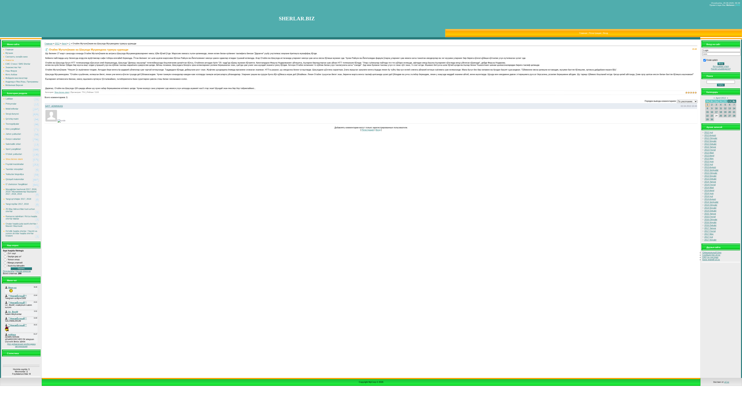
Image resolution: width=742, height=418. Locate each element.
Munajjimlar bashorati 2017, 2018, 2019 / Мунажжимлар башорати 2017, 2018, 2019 (21, 191)
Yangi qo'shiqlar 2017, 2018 (18, 199)
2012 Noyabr (710, 141)
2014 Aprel (709, 190)
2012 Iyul (708, 132)
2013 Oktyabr (710, 173)
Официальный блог (712, 252)
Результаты (8, 271)
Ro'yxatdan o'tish (721, 66)
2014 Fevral (710, 184)
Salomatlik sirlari (13, 144)
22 (707, 116)
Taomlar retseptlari (14, 169)
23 (712, 116)
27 (729, 116)
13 (729, 108)
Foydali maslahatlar (15, 164)
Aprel (64, 43)
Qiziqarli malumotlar (15, 179)
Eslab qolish (712, 60)
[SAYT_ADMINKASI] (51, 121)
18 (721, 112)
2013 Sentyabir (711, 170)
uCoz (726, 382)
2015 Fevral (710, 216)
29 (707, 119)
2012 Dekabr (710, 144)
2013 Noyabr (710, 176)
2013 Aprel (709, 155)
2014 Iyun (709, 193)
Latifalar (9, 99)
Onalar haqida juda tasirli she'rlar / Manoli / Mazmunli (21, 225)
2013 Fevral (710, 150)
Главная (583, 33)
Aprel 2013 (721, 98)
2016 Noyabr (710, 222)
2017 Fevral (710, 231)
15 (707, 112)
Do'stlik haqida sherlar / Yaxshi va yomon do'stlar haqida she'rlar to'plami (21, 233)
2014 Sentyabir (711, 202)
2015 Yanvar (710, 213)
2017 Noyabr (710, 240)
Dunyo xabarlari (13, 139)
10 (716, 108)
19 (725, 112)
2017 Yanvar (710, 228)
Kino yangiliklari (13, 129)
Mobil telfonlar (12, 109)
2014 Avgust (710, 199)
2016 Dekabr (710, 225)
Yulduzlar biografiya (15, 174)
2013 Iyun (709, 161)
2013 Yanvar (710, 147)
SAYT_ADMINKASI (54, 106)
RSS (738, 5)
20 (729, 112)
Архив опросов (23, 271)
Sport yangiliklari (13, 149)
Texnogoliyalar (12, 124)
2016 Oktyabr (710, 219)
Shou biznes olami (14, 159)
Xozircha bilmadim (16, 266)
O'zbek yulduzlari (14, 154)
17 (716, 112)
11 (721, 108)
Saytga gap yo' (14, 256)
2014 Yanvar (710, 182)
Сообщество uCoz (711, 255)
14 (734, 108)
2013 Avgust (710, 167)
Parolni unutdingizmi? (721, 69)
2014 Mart (709, 187)
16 (712, 112)
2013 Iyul (708, 164)
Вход (605, 33)
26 (725, 116)
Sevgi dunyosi (12, 114)
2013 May (709, 158)
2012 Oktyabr (710, 138)
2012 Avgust (710, 135)
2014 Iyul (708, 196)
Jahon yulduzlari (13, 134)
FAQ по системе (710, 257)
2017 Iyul (708, 237)
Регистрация (595, 33)
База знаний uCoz (711, 259)
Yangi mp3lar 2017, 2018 (17, 204)
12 (725, 108)
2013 (57, 43)
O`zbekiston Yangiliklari (16, 184)
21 (734, 112)
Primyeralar (11, 104)
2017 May (709, 234)
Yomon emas (14, 259)
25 (721, 116)
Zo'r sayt (12, 253)
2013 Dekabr (710, 179)
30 (712, 119)
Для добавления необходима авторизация (21, 345)
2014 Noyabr (710, 208)
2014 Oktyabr (710, 205)
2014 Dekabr (710, 211)
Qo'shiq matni (12, 119)
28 (734, 116)
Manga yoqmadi (15, 262)
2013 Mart (709, 153)
